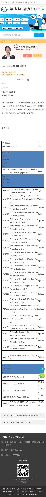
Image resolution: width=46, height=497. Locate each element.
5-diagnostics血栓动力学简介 (21, 422)
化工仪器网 (23, 494)
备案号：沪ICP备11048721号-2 (26, 491)
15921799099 (42, 369)
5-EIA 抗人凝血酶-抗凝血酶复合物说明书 (25, 415)
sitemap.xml (33, 494)
